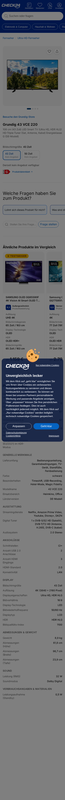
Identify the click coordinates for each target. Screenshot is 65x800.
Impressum (54, 436)
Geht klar (46, 426)
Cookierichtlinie (13, 436)
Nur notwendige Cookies (47, 365)
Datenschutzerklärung (16, 433)
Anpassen (18, 426)
